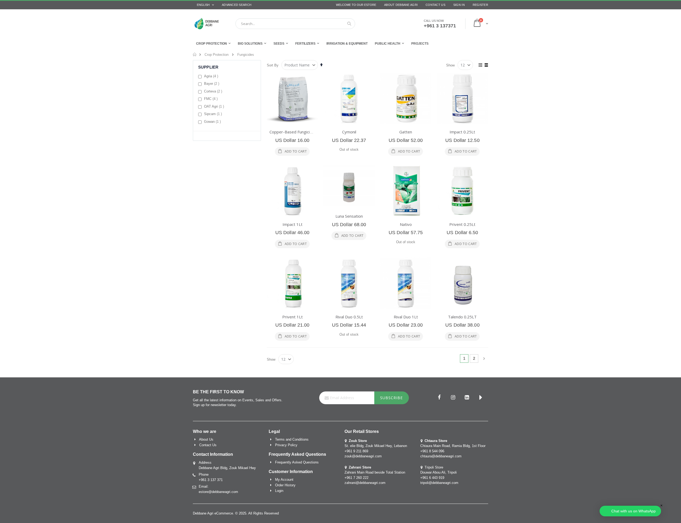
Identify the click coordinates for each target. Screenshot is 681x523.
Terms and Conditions (292, 439)
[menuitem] (420, 43)
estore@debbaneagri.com (218, 492)
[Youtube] (480, 397)
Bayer (212, 83)
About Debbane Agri (401, 4)
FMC (211, 98)
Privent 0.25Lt (462, 224)
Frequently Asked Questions (297, 462)
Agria (211, 76)
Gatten (405, 131)
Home (195, 54)
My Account (284, 480)
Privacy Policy (286, 445)
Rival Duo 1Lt (406, 316)
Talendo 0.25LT (462, 316)
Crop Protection (217, 54)
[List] (486, 65)
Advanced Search (236, 4)
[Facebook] (439, 397)
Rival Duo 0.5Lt (349, 316)
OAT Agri (214, 106)
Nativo (406, 224)
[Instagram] (453, 397)
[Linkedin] (466, 397)
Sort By (273, 65)
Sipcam (213, 114)
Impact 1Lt (292, 224)
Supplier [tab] (208, 67)
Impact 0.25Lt (462, 131)
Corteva (213, 91)
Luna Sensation (349, 216)
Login (279, 491)
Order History (285, 485)
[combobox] (295, 23)
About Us (206, 439)
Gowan (213, 121)
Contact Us (435, 4)
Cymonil (349, 131)
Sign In (459, 4)
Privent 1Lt (292, 316)
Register (480, 4)
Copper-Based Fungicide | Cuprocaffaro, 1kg (310, 131)
